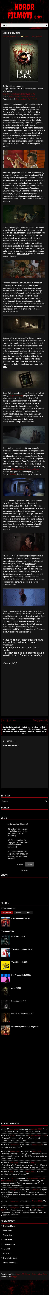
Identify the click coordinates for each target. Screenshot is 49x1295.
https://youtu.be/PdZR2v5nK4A (22, 96)
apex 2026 (35, 1163)
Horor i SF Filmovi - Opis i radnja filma (31, 1274)
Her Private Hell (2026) (21, 975)
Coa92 (12, 1136)
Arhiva (27, 913)
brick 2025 (36, 1190)
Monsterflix (7, 1230)
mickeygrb (14, 1163)
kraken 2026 (37, 1145)
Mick (11, 1172)
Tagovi (18, 913)
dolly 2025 (36, 1151)
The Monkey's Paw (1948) (26, 99)
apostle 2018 (36, 1129)
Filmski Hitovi (8, 1235)
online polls (24, 870)
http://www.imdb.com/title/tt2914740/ (19, 94)
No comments (37, 36)
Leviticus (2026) (18, 936)
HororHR (6, 1249)
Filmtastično (7, 1240)
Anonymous (14, 1129)
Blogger (14, 1276)
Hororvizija (7, 1253)
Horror (26, 36)
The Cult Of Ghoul (10, 1258)
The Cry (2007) (7, 931)
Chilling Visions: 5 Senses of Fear (25, 469)
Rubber (13, 474)
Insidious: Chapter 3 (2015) (22, 1014)
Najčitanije (7, 913)
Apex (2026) (16, 988)
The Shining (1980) (19, 962)
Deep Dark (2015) (11, 32)
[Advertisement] (24, 696)
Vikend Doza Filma (10, 1262)
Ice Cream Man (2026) (20, 918)
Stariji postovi (40, 720)
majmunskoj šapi (16, 395)
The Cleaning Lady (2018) (22, 949)
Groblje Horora (9, 1244)
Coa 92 (13, 1178)
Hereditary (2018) (18, 1001)
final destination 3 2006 (37, 1136)
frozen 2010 (37, 1201)
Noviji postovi (9, 720)
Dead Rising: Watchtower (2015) (25, 1027)
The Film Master (9, 1226)
